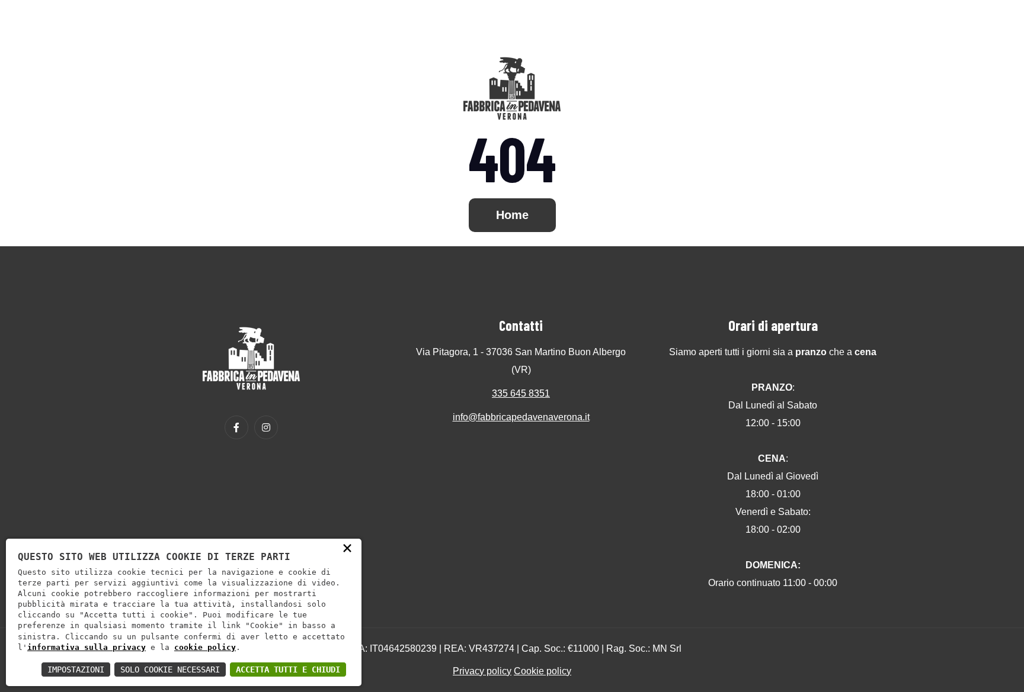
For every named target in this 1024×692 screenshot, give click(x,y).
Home (512, 214)
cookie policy (205, 647)
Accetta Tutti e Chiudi (288, 669)
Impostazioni (75, 669)
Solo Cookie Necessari (170, 669)
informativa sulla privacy (86, 647)
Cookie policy (542, 671)
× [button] (347, 547)
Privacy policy (482, 671)
